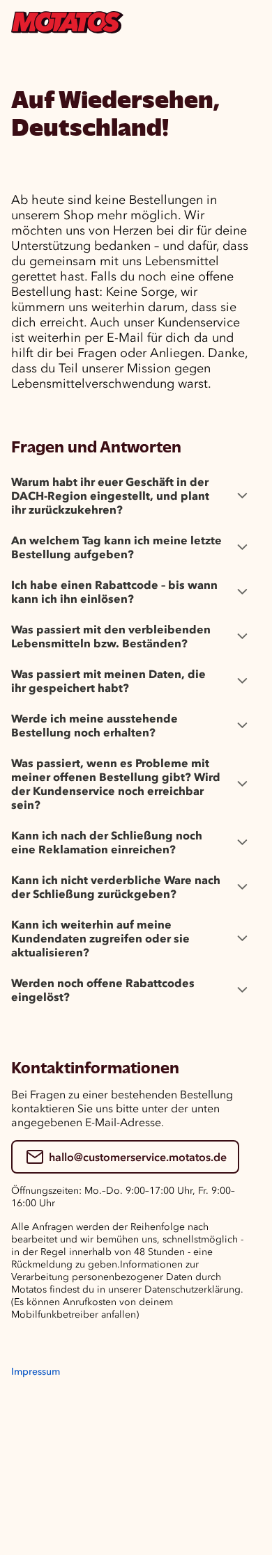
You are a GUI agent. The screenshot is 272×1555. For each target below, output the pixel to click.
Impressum (35, 1372)
